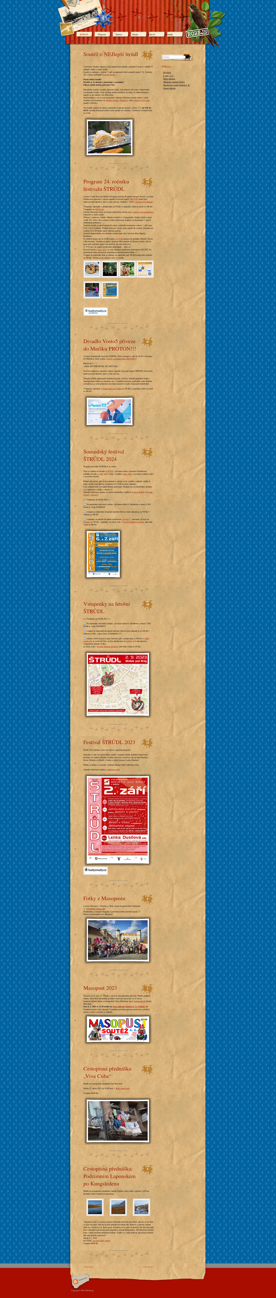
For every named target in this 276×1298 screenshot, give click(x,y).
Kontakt (169, 34)
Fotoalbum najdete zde (96, 908)
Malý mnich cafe (122, 1088)
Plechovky (124, 100)
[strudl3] (127, 275)
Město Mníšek (169, 78)
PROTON (134, 199)
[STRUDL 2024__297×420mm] (110, 296)
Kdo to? (151, 34)
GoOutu (86, 522)
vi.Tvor (100, 474)
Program (102, 34)
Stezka (135, 34)
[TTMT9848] (95, 1213)
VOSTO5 (109, 471)
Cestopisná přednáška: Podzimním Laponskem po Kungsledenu (109, 1176)
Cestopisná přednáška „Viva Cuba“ (107, 1072)
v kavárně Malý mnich (100, 1240)
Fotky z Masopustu (104, 898)
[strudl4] (110, 275)
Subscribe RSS (79, 1282)
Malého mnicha (112, 100)
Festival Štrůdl (138, 492)
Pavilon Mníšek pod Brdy (133, 522)
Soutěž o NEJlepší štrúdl (110, 54)
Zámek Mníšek (169, 88)
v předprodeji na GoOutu (111, 388)
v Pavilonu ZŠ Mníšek (143, 201)
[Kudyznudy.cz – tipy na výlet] (95, 312)
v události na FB (112, 769)
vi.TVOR (119, 238)
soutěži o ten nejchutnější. (143, 212)
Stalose (119, 34)
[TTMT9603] (118, 1213)
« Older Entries (88, 1267)
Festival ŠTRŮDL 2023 (109, 742)
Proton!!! (127, 519)
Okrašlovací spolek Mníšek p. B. (176, 85)
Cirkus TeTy (101, 249)
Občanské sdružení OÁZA (174, 82)
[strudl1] (92, 296)
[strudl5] (92, 275)
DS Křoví (167, 72)
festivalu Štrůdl (108, 74)
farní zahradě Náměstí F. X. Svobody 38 (130, 1006)
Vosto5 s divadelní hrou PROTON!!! (121, 358)
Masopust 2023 (100, 987)
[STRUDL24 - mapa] (145, 275)
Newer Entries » (148, 1267)
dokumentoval (140, 1001)
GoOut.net (99, 209)
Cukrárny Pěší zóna (141, 100)
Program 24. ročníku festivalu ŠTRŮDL (106, 184)
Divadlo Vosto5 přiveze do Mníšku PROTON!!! (109, 344)
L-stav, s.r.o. (168, 75)
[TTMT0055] (141, 1213)
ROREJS (84, 34)
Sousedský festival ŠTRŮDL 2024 (103, 455)
